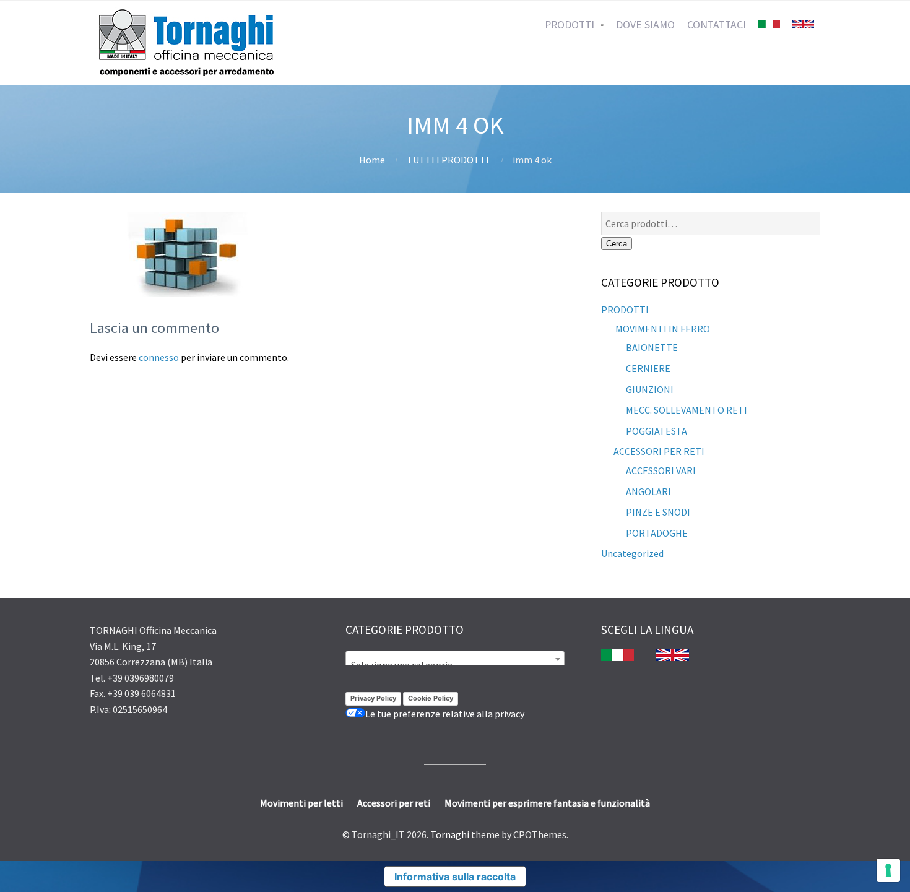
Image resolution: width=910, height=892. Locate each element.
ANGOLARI (648, 491)
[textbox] (455, 664)
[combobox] (455, 659)
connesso (159, 357)
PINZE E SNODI (658, 512)
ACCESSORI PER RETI (658, 451)
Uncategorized (632, 553)
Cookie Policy (430, 698)
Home (372, 160)
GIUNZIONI (650, 389)
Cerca (616, 243)
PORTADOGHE (657, 533)
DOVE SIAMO (645, 25)
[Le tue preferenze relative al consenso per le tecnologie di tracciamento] (888, 870)
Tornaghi (449, 834)
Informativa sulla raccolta (455, 876)
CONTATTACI (716, 25)
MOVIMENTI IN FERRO (661, 329)
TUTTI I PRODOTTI (448, 160)
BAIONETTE (652, 347)
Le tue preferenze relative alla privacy (444, 714)
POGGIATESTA (656, 431)
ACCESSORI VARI (661, 470)
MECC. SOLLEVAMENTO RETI (686, 410)
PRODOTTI (569, 25)
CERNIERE (648, 368)
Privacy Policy (373, 698)
